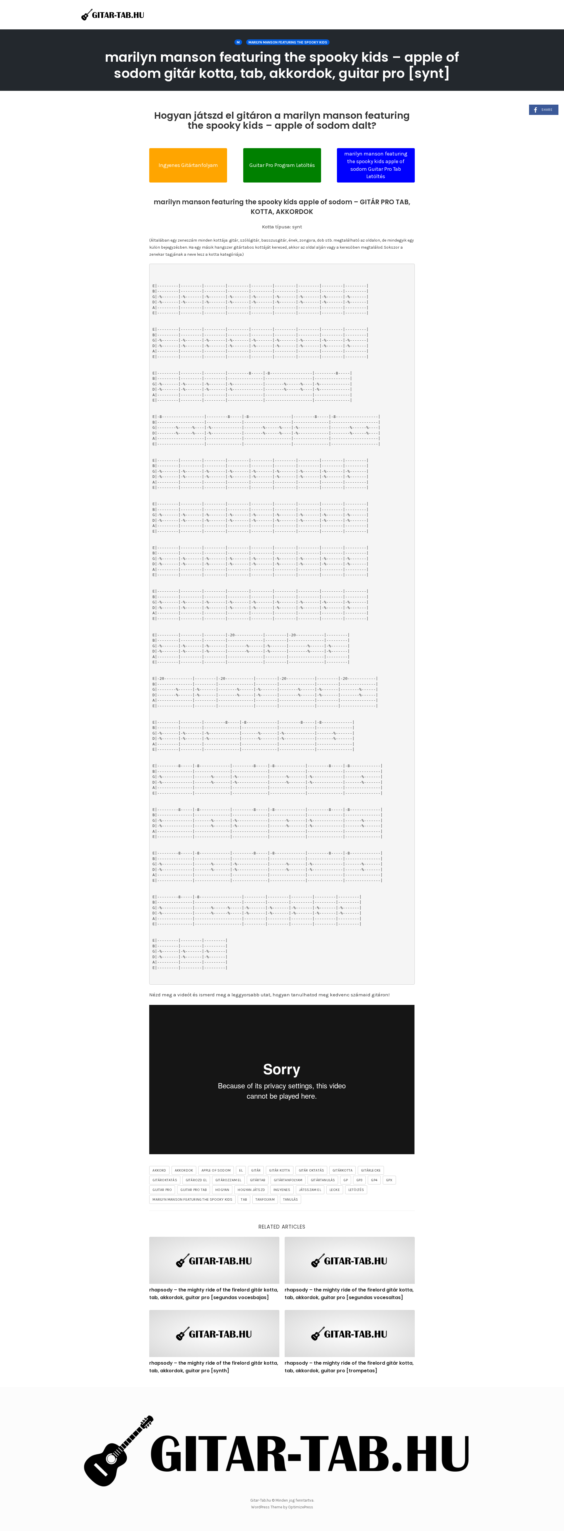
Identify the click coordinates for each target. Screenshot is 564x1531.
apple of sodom (216, 1170)
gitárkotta (342, 1170)
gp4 (374, 1180)
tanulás (290, 1199)
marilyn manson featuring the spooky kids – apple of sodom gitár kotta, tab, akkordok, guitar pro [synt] (282, 65)
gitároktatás (164, 1180)
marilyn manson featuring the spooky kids (288, 42)
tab (244, 1199)
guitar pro (162, 1190)
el (241, 1170)
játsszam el (310, 1190)
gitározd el (196, 1180)
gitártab (258, 1180)
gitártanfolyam (288, 1180)
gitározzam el (228, 1180)
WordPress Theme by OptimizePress (282, 1507)
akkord (159, 1170)
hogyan (222, 1190)
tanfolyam (265, 1199)
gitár (256, 1170)
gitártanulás (323, 1180)
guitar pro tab (193, 1190)
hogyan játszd (251, 1190)
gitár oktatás (311, 1170)
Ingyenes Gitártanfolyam (188, 165)
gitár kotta (279, 1170)
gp (345, 1180)
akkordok (184, 1170)
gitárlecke (371, 1170)
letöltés (356, 1190)
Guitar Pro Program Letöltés (282, 165)
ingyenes (282, 1190)
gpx (389, 1180)
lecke (335, 1190)
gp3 (359, 1180)
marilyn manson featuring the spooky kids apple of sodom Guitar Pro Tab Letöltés (375, 165)
